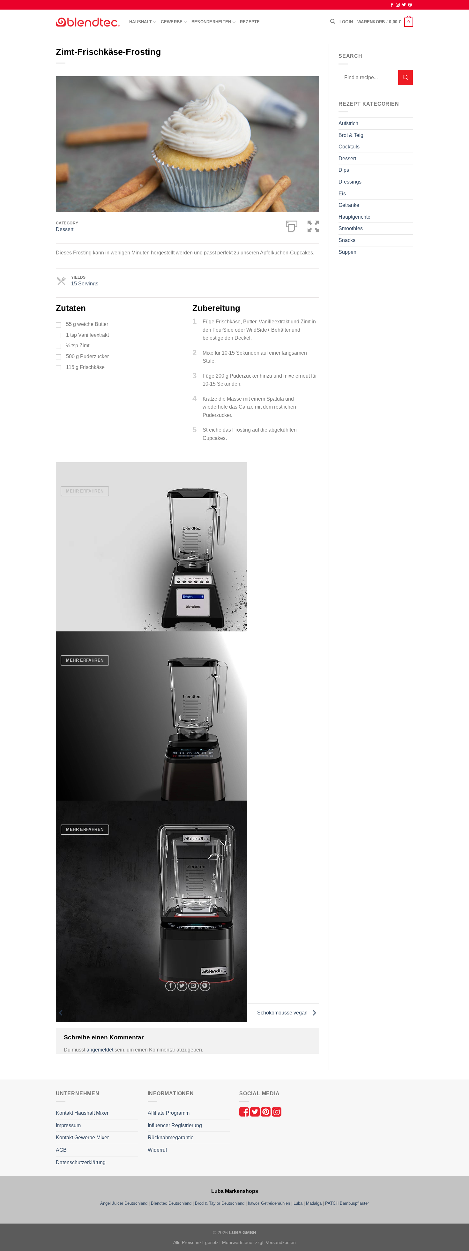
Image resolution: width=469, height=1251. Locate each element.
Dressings (350, 182)
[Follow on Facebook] (392, 5)
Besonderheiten (211, 21)
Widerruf (157, 1150)
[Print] (291, 225)
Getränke (349, 205)
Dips (344, 170)
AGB (61, 1150)
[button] (313, 225)
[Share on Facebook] (170, 986)
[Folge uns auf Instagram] (276, 1111)
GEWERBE (172, 21)
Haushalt (140, 21)
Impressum (68, 1125)
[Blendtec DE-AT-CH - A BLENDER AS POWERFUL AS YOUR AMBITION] (88, 22)
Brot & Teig (351, 135)
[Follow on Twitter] (404, 5)
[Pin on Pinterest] (205, 986)
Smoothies (351, 228)
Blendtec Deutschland (171, 1203)
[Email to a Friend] (193, 986)
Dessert (64, 229)
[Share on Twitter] (182, 986)
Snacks (347, 240)
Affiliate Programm (169, 1113)
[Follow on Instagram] (398, 5)
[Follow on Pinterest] (410, 5)
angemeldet (99, 1049)
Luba (298, 1203)
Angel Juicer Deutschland (123, 1203)
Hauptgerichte (354, 217)
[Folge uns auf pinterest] (266, 1111)
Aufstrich (348, 123)
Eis (342, 193)
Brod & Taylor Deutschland (219, 1203)
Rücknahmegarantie (171, 1137)
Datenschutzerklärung (81, 1162)
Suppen (347, 252)
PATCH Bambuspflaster (347, 1203)
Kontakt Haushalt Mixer (82, 1113)
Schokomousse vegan (283, 1012)
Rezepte (250, 21)
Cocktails (349, 146)
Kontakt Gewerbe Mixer (82, 1137)
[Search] (332, 21)
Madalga (314, 1203)
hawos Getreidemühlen (269, 1203)
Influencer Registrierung (175, 1125)
